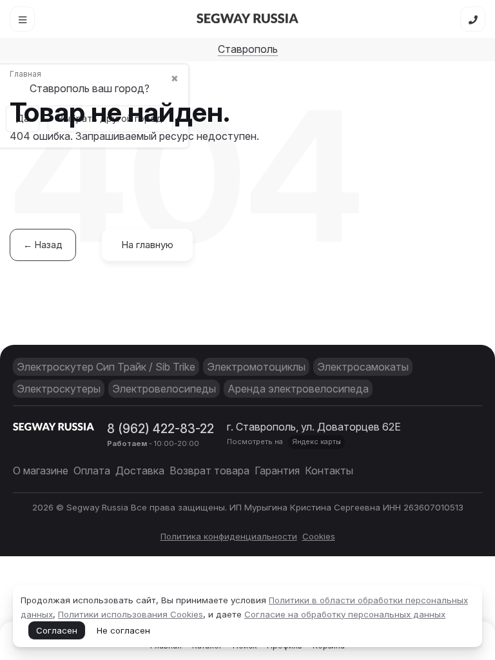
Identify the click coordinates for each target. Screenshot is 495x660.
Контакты (329, 470)
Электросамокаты (363, 366)
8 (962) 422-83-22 (160, 428)
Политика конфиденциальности (228, 536)
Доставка (139, 470)
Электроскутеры (59, 388)
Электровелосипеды (164, 388)
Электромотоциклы (256, 366)
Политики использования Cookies (130, 614)
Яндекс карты (316, 441)
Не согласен (123, 630)
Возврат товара (209, 470)
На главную (147, 244)
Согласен (56, 630)
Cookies (318, 536)
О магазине (40, 470)
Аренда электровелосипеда (298, 388)
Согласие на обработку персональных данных (344, 614)
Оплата (91, 470)
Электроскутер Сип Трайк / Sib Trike (106, 366)
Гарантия (277, 470)
